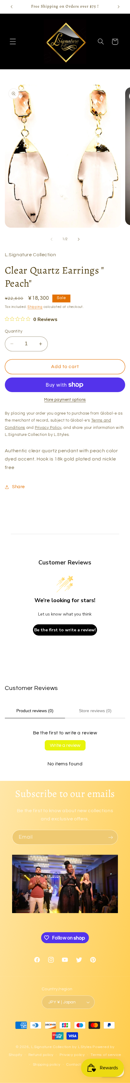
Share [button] (18, 487)
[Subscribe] (111, 837)
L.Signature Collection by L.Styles (61, 1047)
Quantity (13, 331)
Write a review (65, 745)
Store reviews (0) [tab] (95, 710)
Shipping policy (46, 1064)
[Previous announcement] (11, 6)
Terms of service (106, 1055)
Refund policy (41, 1055)
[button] (13, 42)
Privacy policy (72, 1055)
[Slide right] (78, 239)
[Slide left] (51, 239)
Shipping (35, 307)
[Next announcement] (118, 6)
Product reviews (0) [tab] (35, 710)
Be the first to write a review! (65, 630)
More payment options (65, 400)
